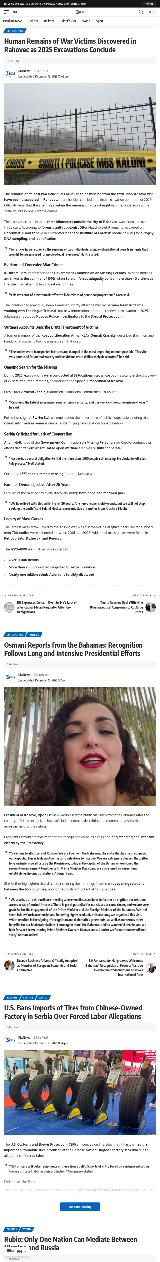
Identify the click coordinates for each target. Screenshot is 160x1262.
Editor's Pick (15, 31)
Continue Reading (80, 1207)
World (43, 997)
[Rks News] (80, 12)
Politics (34, 635)
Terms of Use (77, 3)
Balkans (12, 997)
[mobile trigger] (7, 12)
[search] (141, 11)
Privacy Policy (54, 3)
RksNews (24, 71)
